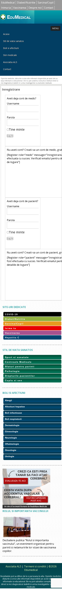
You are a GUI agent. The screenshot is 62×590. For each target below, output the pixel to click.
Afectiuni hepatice (15, 406)
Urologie (9, 456)
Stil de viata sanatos (13, 41)
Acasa (6, 34)
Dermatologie (12, 425)
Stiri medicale (10, 55)
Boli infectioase (13, 413)
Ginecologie (11, 431)
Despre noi (35, 7)
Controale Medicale (18, 362)
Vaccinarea (19, 7)
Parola (11, 117)
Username (13, 103)
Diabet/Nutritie (26, 2)
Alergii (8, 400)
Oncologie (10, 450)
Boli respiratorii (13, 419)
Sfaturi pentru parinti (19, 366)
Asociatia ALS (10, 62)
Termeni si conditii (35, 566)
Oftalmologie (12, 444)
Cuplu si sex (13, 380)
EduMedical (8, 2)
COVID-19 (11, 314)
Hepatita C (12, 337)
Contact (48, 7)
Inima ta (6, 7)
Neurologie (11, 437)
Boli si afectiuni (11, 48)
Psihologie (12, 371)
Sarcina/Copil (45, 2)
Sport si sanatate (17, 357)
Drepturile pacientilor (20, 376)
